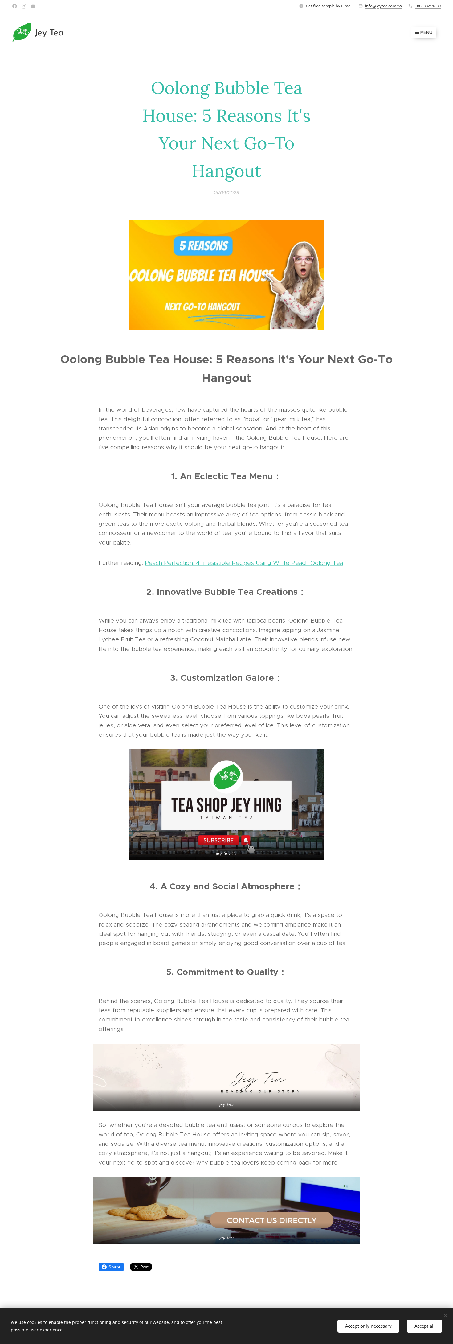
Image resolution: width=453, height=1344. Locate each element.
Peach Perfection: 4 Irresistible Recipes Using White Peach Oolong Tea (244, 562)
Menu (426, 32)
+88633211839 (428, 6)
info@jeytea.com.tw (383, 6)
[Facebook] (14, 6)
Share (114, 1266)
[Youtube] (33, 6)
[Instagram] (24, 6)
